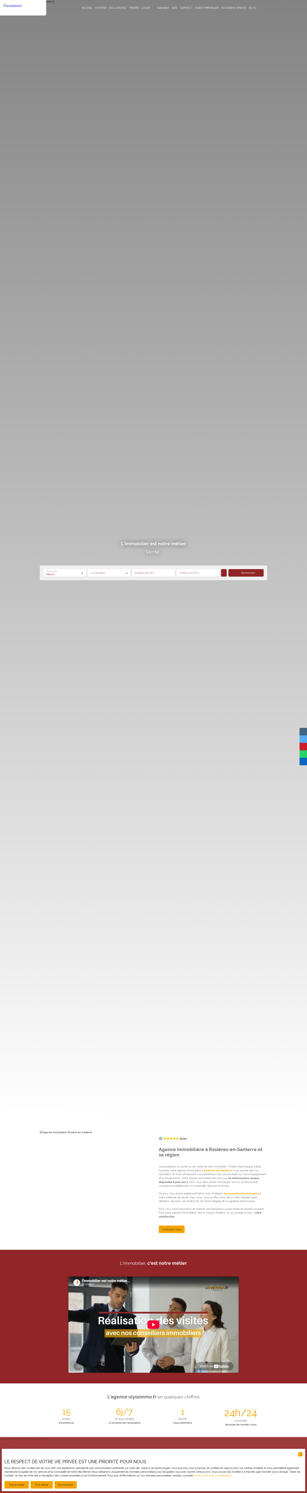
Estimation (163, 7)
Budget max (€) (144, 572)
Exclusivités (117, 7)
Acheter (100, 7)
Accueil (87, 7)
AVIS (174, 7)
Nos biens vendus (233, 7)
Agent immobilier (207, 7)
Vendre (134, 7)
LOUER (146, 7)
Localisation (98, 572)
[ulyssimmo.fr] (23, 8)
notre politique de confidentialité (212, 1475)
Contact (186, 7)
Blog (252, 7)
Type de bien (51, 571)
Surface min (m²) (189, 572)
